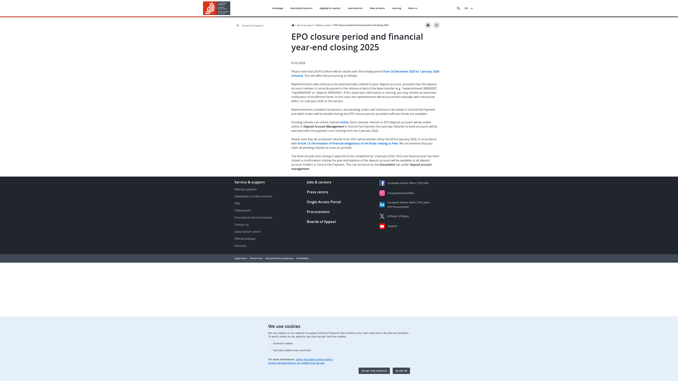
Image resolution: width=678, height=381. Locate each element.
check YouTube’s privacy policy (314, 359)
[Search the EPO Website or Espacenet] (458, 8)
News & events (377, 8)
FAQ (237, 203)
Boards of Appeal (321, 221)
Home (293, 25)
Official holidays (244, 239)
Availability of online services (253, 196)
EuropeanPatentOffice (401, 193)
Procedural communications (253, 217)
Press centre (317, 192)
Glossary (240, 246)
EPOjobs (404, 216)
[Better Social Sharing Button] (436, 25)
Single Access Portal (324, 201)
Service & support (253, 25)
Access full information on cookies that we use (296, 363)
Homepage (277, 8)
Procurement (318, 211)
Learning (396, 8)
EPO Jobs (423, 183)
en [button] (466, 8)
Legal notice (240, 258)
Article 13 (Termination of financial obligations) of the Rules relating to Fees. (348, 143)
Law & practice (355, 8)
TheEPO (392, 226)
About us (412, 8)
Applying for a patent (330, 8)
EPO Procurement (398, 206)
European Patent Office (402, 183)
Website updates (323, 25)
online (344, 122)
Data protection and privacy (279, 258)
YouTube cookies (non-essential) (292, 350)
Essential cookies (283, 343)
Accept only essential (374, 370)
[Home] (216, 8)
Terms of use (256, 258)
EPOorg (392, 216)
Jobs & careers (319, 182)
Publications (242, 210)
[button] (230, 8)
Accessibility (302, 258)
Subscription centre (247, 232)
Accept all (401, 370)
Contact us (241, 224)
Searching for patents (301, 8)
